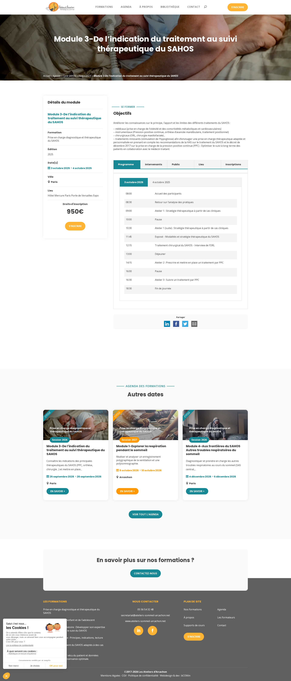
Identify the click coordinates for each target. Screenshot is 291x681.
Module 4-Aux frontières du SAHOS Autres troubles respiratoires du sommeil (213, 450)
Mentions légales (110, 675)
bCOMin (185, 675)
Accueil (46, 75)
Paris (81, 75)
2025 (88, 75)
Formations (104, 6)
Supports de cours (194, 625)
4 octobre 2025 (161, 182)
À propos (146, 6)
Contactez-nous (145, 573)
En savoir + (57, 491)
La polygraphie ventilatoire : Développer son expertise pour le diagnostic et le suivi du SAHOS (74, 628)
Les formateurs (226, 617)
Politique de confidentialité (143, 675)
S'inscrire (237, 7)
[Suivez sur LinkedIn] (138, 630)
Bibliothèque (170, 6)
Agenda (126, 6)
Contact (193, 6)
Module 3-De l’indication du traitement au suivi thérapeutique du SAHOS (76, 450)
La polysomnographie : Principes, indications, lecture (73, 637)
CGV (124, 675)
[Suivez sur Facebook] (152, 630)
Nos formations (193, 609)
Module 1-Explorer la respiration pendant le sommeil (141, 448)
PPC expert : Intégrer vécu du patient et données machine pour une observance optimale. (70, 657)
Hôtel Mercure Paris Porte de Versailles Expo (73, 195)
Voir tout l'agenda (145, 514)
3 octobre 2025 (133, 182)
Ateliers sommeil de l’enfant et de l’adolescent (69, 620)
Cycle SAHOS (69, 75)
